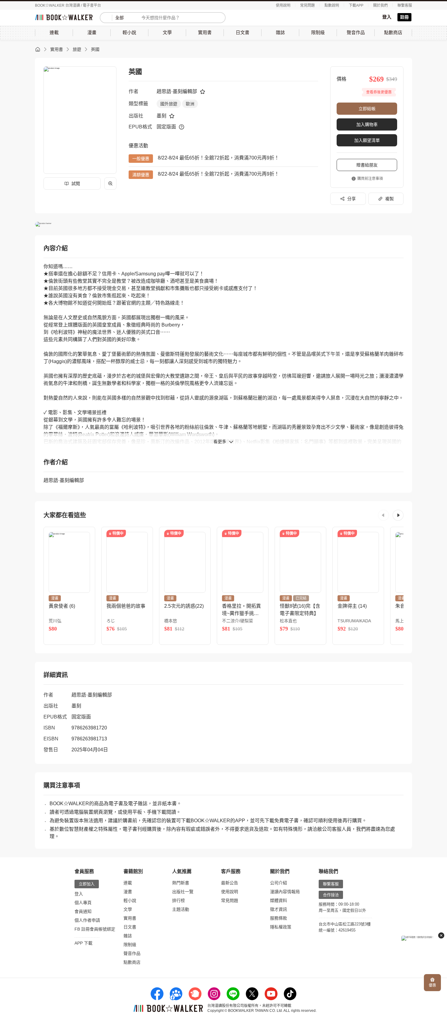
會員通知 (83, 911)
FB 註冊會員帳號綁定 (94, 929)
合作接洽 (331, 895)
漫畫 (127, 891)
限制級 (129, 944)
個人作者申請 (87, 920)
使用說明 (283, 5)
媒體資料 (278, 900)
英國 (95, 49)
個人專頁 (83, 902)
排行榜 (178, 900)
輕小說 (129, 900)
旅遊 (77, 49)
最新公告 (229, 882)
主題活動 (180, 909)
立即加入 (87, 884)
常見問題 (307, 5)
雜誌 (127, 935)
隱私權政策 (280, 926)
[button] (383, 515)
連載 (127, 882)
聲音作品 (131, 953)
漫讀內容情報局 (285, 891)
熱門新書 (180, 882)
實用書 (56, 49)
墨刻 (161, 115)
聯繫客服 (404, 5)
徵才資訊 (278, 909)
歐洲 (190, 103)
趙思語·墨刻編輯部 (177, 91)
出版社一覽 (182, 891)
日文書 (129, 926)
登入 (386, 16)
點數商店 (131, 962)
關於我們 (380, 5)
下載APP (356, 5)
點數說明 (331, 5)
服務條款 (278, 918)
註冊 (404, 17)
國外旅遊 (168, 103)
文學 (127, 909)
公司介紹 (278, 882)
